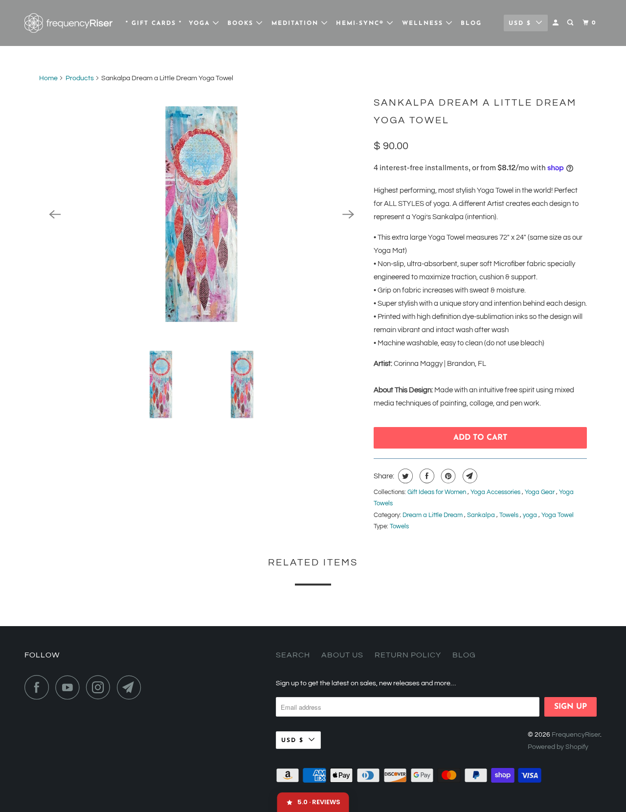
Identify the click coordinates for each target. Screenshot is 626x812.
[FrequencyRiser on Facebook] (39, 687)
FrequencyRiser (576, 734)
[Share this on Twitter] (404, 476)
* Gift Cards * (154, 23)
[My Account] (556, 23)
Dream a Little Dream (433, 515)
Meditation (296, 23)
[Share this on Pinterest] (447, 476)
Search (293, 655)
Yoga (201, 23)
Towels (509, 515)
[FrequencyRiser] (68, 23)
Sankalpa (481, 515)
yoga (530, 515)
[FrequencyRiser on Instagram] (100, 687)
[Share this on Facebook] (425, 476)
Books (241, 23)
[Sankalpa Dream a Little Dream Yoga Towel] (201, 214)
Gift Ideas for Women (437, 492)
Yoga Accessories (496, 492)
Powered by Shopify (558, 747)
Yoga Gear (540, 492)
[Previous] (55, 214)
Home (48, 78)
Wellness (424, 23)
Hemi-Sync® (361, 23)
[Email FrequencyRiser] (131, 687)
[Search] (571, 23)
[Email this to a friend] (468, 476)
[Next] (348, 214)
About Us (342, 655)
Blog (471, 23)
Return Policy (408, 655)
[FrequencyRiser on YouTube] (70, 687)
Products (80, 78)
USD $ (520, 23)
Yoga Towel (557, 515)
